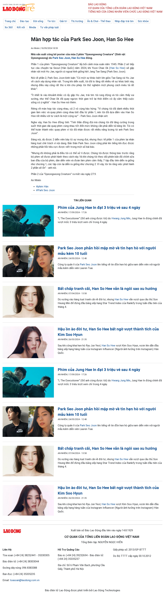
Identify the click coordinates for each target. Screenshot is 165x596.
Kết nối (21, 27)
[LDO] (28, 221)
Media (32, 27)
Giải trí (63, 21)
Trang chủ (10, 21)
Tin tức (51, 21)
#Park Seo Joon (45, 190)
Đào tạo (24, 21)
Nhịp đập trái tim (124, 21)
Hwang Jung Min (121, 218)
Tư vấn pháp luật (49, 27)
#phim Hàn (42, 186)
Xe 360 (9, 27)
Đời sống (38, 21)
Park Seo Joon (61, 57)
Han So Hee (78, 57)
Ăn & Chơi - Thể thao (99, 21)
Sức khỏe (143, 21)
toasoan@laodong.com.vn (24, 580)
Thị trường (77, 21)
